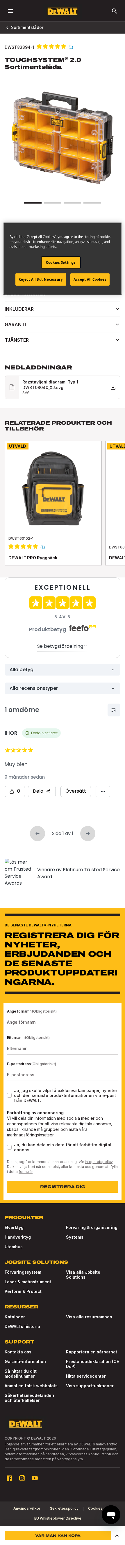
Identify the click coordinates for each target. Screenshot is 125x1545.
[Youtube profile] (35, 1478)
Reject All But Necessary (41, 279)
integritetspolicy (98, 1161)
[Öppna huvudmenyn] (10, 11)
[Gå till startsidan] (62, 11)
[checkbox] (9, 1095)
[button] (116, 1535)
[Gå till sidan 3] (72, 203)
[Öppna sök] (114, 11)
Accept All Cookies (90, 279)
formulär (26, 1171)
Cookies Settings (61, 262)
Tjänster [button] (17, 340)
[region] (62, 509)
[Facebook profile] (9, 1478)
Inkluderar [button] (19, 309)
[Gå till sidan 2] (52, 203)
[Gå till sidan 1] (32, 203)
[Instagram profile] (22, 1478)
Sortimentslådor (27, 27)
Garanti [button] (15, 324)
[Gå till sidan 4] (92, 203)
